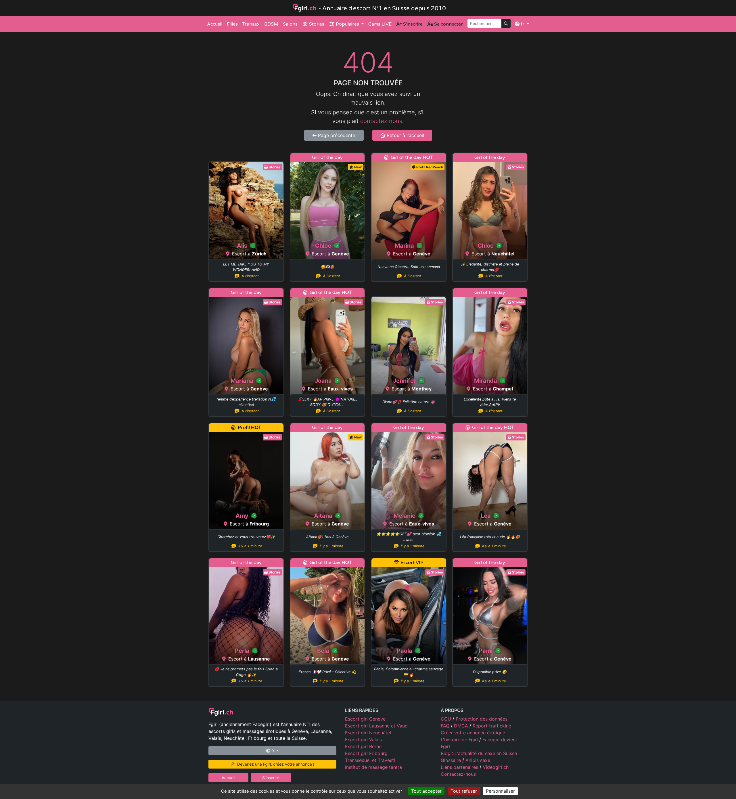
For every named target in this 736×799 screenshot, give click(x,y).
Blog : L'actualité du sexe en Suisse (479, 753)
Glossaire (451, 760)
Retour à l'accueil (404, 135)
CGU (447, 719)
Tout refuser (464, 791)
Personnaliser (500, 791)
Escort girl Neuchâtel (368, 733)
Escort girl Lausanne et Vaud (376, 726)
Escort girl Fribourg (366, 753)
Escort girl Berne (363, 746)
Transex (251, 24)
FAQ (446, 726)
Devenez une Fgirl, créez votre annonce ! (275, 764)
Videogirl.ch (496, 767)
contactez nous (381, 121)
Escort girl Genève (365, 719)
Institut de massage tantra (373, 767)
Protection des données (481, 719)
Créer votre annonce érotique (473, 733)
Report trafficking (492, 726)
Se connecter (448, 24)
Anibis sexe (477, 760)
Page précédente (336, 135)
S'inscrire (412, 24)
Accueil (214, 24)
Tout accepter (426, 791)
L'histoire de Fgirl (460, 739)
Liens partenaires (460, 767)
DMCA (461, 726)
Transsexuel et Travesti (370, 760)
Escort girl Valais (363, 739)
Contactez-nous (458, 774)
